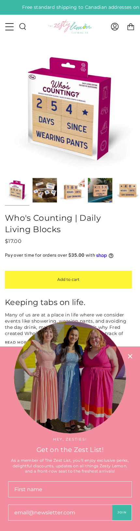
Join (122, 512)
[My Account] (115, 27)
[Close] (130, 356)
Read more (17, 342)
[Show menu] (10, 27)
